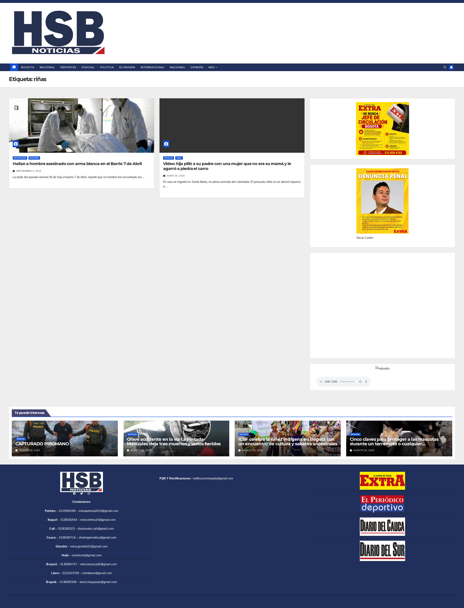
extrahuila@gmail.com (87, 555)
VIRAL (179, 158)
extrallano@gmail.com (97, 573)
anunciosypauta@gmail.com (98, 582)
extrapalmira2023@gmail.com (98, 510)
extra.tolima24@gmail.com (97, 519)
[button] (444, 67)
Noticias (168, 158)
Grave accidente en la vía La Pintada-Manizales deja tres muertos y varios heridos (174, 441)
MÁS (212, 67)
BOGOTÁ (27, 67)
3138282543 (69, 519)
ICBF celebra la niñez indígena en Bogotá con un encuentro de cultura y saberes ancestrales (287, 441)
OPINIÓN (196, 67)
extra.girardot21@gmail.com (88, 546)
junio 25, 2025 (176, 175)
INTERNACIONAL (153, 67)
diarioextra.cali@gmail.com (96, 528)
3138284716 (67, 537)
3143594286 (67, 510)
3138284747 (68, 564)
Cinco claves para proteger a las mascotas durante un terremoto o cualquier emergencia (394, 444)
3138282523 (66, 528)
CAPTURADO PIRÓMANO (42, 443)
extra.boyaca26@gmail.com (98, 564)
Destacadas (20, 158)
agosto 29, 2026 (29, 450)
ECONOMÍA (127, 67)
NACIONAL (47, 67)
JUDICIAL (88, 67)
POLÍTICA (107, 67)
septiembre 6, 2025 (28, 171)
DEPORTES (68, 67)
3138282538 (68, 582)
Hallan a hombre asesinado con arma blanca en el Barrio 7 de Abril (77, 163)
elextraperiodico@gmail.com (98, 537)
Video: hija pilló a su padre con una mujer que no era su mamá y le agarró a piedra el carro (227, 166)
